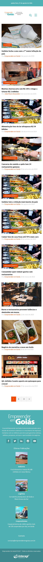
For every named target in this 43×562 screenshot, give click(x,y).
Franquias (7, 375)
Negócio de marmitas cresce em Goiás (18, 347)
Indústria (21, 467)
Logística (21, 494)
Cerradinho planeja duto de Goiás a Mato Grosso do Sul (21, 498)
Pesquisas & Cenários (10, 120)
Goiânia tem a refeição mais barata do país (20, 202)
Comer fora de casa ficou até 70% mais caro (20, 237)
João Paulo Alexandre (12, 94)
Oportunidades (9, 341)
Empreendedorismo (10, 82)
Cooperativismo (21, 521)
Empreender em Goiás (12, 56)
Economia (7, 45)
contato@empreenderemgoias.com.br (21, 541)
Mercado (7, 303)
